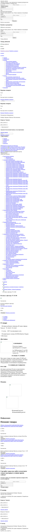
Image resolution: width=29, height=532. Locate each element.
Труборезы (8, 270)
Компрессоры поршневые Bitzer (13, 170)
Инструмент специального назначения (15, 274)
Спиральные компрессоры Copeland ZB (15, 165)
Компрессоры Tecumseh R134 (12, 198)
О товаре (5, 316)
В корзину (3, 312)
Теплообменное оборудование (13, 63)
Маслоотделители (10, 256)
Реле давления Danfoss (11, 253)
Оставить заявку (4, 487)
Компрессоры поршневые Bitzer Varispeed (15, 169)
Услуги (4, 75)
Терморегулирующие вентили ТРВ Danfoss (16, 237)
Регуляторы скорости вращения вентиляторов (16, 259)
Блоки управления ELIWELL (12, 262)
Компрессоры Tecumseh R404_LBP (14, 199)
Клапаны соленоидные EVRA (13, 230)
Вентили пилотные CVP (11, 232)
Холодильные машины (11, 61)
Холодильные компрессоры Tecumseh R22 (15, 197)
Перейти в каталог (5, 51)
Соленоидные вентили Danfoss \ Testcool (15, 235)
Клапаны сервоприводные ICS (13, 231)
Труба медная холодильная (12, 266)
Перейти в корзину (13, 51)
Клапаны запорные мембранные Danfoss (15, 247)
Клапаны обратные (10, 224)
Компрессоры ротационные (12, 201)
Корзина (2, 99)
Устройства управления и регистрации (15, 68)
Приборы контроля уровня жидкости (14, 225)
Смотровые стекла (10, 244)
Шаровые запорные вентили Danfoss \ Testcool (16, 248)
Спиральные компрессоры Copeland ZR (15, 167)
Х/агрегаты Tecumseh (11, 203)
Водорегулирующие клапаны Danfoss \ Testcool (17, 240)
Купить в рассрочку (10, 312)
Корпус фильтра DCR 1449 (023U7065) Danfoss (11, 426)
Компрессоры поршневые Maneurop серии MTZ (17, 181)
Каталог (5, 60)
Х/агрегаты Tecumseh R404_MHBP (14, 204)
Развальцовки (9, 273)
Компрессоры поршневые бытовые (14, 205)
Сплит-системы (9, 158)
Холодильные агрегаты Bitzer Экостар (14, 171)
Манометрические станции (12, 276)
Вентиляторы (9, 267)
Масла (7, 73)
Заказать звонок (4, 132)
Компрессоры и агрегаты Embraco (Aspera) (16, 195)
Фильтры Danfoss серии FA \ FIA (13, 223)
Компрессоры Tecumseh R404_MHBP (14, 200)
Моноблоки (8, 157)
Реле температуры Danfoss (12, 252)
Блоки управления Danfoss (12, 261)
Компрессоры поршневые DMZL (13, 209)
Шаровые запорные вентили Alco (13, 249)
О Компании (6, 58)
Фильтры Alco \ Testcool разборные (14, 243)
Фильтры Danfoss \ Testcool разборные (14, 246)
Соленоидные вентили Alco (12, 236)
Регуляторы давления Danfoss (13, 238)
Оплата (5, 318)
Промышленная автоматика (12, 66)
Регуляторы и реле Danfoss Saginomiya (15, 254)
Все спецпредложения (11, 74)
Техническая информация (9, 320)
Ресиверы (8, 258)
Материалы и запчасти (11, 69)
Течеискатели (9, 271)
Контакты (5, 87)
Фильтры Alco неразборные (12, 242)
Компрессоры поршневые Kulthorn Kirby (15, 206)
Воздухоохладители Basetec (12, 215)
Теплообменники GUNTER (12, 64)
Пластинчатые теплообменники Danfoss (15, 211)
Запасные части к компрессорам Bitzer (15, 265)
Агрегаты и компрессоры (12, 62)
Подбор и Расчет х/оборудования (13, 84)
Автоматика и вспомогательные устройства (16, 67)
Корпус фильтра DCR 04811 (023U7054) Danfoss (12, 441)
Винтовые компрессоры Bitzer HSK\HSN (15, 162)
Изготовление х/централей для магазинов (15, 81)
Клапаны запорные (10, 229)
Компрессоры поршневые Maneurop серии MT (16, 180)
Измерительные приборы (12, 277)
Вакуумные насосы (10, 272)
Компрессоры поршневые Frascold (14, 179)
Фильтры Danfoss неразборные (13, 241)
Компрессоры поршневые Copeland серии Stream (17, 174)
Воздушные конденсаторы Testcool (14, 216)
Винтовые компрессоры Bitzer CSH (14, 161)
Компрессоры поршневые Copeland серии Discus (17, 175)
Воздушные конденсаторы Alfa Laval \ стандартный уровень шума (14, 213)
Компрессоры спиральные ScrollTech (14, 207)
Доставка (5, 317)
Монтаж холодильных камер (12, 82)
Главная (5, 57)
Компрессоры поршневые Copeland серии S (16, 173)
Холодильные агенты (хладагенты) (14, 72)
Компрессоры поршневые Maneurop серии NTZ (17, 182)
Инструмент (9, 70)
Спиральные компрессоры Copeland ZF (15, 164)
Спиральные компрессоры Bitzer (13, 163)
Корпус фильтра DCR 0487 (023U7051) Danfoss (11, 456)
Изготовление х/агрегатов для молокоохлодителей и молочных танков (15, 77)
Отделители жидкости (11, 255)
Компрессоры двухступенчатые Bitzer (14, 168)
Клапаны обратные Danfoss (12, 250)
